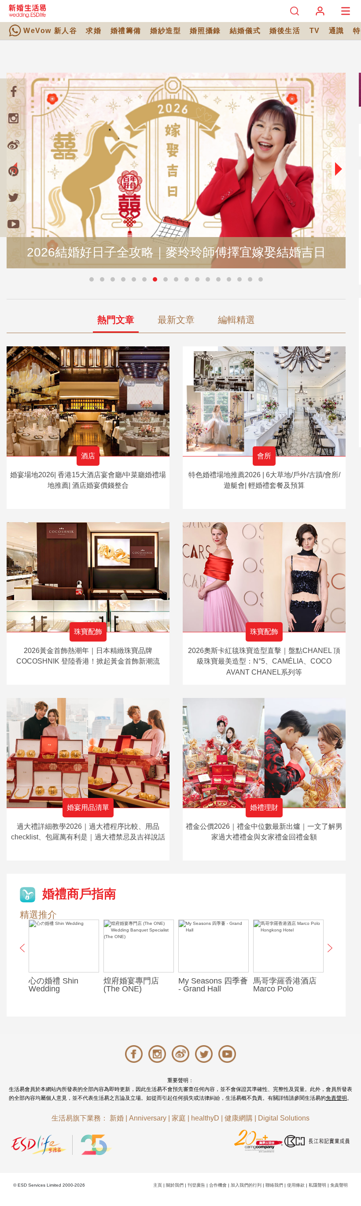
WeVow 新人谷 (50, 30)
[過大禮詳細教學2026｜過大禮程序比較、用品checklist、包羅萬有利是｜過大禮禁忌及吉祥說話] (88, 753)
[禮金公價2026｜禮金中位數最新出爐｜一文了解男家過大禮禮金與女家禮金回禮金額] (264, 753)
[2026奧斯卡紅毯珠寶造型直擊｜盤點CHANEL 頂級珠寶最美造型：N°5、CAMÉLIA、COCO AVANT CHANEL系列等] (264, 577)
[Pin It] (13, 171)
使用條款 (296, 1185)
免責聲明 (336, 1098)
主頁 (157, 1185)
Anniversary (147, 1118)
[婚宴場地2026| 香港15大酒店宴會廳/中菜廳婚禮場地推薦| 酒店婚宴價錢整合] (88, 401)
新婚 (117, 1118)
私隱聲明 (317, 1185)
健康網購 (239, 1118)
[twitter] (13, 197)
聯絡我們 (274, 1185)
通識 (336, 30)
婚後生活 (284, 30)
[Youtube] (13, 224)
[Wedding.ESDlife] (27, 10)
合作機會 (218, 1185)
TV (314, 30)
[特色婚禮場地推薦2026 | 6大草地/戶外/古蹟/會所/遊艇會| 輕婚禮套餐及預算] (264, 401)
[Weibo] (13, 144)
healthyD (205, 1118)
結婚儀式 (245, 30)
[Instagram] (13, 118)
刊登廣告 (196, 1185)
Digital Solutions (283, 1118)
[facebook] (13, 91)
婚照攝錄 (205, 30)
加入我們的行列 (246, 1185)
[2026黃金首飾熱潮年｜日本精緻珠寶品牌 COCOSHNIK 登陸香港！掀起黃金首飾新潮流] (88, 577)
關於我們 (175, 1185)
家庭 (179, 1118)
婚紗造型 (165, 30)
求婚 (93, 30)
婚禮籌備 (126, 30)
